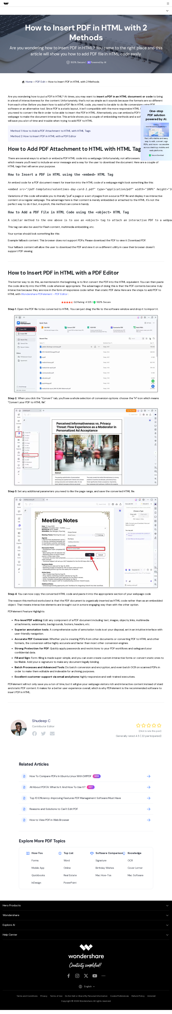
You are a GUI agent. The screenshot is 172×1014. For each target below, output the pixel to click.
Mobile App (38, 868)
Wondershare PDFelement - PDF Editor (44, 294)
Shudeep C (41, 720)
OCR (130, 860)
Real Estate (70, 875)
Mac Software (135, 875)
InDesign (36, 882)
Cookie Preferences (119, 996)
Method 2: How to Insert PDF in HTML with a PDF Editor (43, 136)
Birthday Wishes (105, 868)
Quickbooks (38, 875)
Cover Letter (135, 868)
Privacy (43, 996)
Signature (101, 860)
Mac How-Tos (103, 875)
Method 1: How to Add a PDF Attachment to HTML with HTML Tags (50, 131)
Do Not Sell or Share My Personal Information (86, 996)
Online (67, 868)
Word (67, 860)
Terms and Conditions (27, 996)
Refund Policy (138, 996)
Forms (35, 860)
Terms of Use (56, 996)
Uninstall (151, 996)
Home (29, 81)
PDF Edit (40, 81)
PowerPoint (70, 882)
